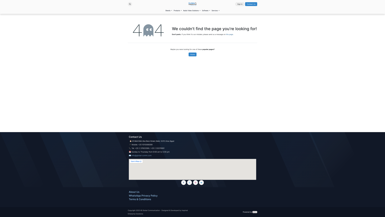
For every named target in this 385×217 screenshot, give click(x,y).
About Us (134, 191)
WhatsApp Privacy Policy (143, 195)
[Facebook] (183, 182)
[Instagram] (195, 182)
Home (192, 54)
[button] (130, 4)
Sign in (239, 4)
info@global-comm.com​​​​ (141, 155)
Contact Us (251, 4)
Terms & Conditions (140, 199)
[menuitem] (169, 10)
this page (229, 34)
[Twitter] (189, 182)
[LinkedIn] (201, 182)
